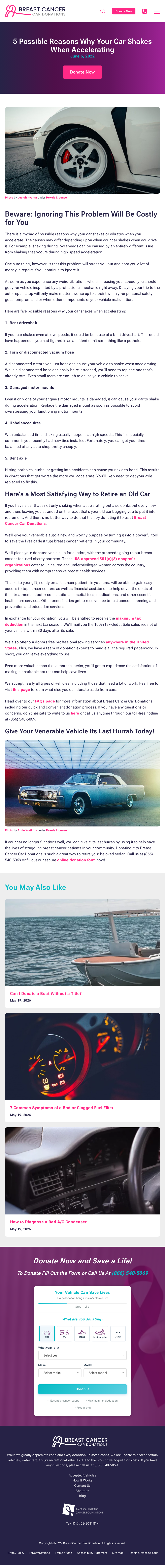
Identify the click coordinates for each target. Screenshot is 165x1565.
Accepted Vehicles (82, 1475)
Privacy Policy (15, 1552)
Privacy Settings (39, 1552)
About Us (82, 1491)
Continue (82, 1389)
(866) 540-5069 (144, 11)
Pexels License (56, 197)
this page (21, 689)
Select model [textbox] (98, 1373)
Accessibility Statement (92, 1552)
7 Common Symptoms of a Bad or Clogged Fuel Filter (61, 1107)
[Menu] (157, 11)
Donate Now (124, 11)
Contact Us (82, 1485)
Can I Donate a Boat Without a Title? (46, 993)
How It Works (83, 1480)
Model (88, 1365)
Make (42, 1365)
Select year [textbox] (51, 1355)
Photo (9, 197)
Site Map (118, 1552)
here (75, 713)
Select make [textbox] (52, 1373)
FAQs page (45, 701)
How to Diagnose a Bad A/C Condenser (48, 1222)
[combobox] (82, 1355)
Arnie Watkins (27, 830)
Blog (82, 1496)
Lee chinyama (27, 197)
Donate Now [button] (82, 72)
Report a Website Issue (143, 1552)
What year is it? (48, 1347)
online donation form (76, 860)
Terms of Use (63, 1552)
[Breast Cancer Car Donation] (35, 11)
